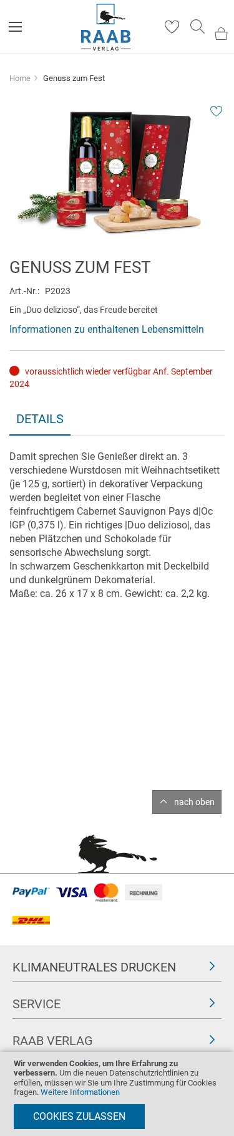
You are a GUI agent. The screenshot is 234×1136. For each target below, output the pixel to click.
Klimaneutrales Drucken (94, 967)
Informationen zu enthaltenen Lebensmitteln (106, 329)
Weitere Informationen (80, 1092)
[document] (117, 1094)
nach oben (194, 802)
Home (20, 78)
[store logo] (105, 27)
